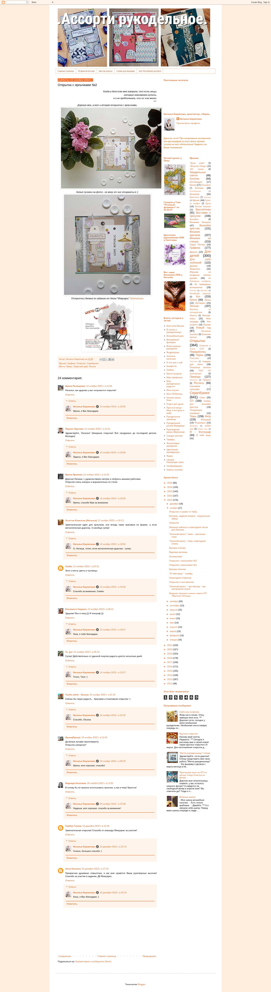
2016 (170, 666)
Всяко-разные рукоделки (174, 347)
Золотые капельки (171, 357)
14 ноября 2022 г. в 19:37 (113, 672)
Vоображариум (174, 466)
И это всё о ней (174, 362)
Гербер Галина (73, 826)
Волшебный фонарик (173, 341)
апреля (174, 627)
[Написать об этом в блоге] (104, 359)
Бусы (208, 203)
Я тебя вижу (203, 435)
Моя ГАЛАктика (174, 394)
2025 (170, 487)
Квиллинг (204, 290)
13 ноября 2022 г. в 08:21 (101, 609)
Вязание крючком (195, 233)
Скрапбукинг (93, 363)
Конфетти (172, 366)
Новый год (203, 327)
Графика (71, 363)
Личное (194, 306)
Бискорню (206, 185)
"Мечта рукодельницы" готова (194, 753)
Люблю (170, 370)
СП (192, 400)
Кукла (193, 299)
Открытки (81, 363)
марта (173, 631)
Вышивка (194, 219)
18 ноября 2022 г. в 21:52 (94, 737)
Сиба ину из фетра (189, 712)
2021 (170, 645)
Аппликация (196, 182)
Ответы (72, 401)
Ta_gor (69, 652)
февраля (175, 635)
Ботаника (194, 194)
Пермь (200, 355)
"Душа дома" (197, 163)
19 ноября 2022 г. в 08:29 (113, 761)
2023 (170, 495)
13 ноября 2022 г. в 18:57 (113, 629)
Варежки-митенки (178, 552)
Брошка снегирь (177, 548)
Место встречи (174, 373)
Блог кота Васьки (175, 326)
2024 (170, 491)
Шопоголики (136, 298)
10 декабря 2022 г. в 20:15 (113, 846)
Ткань (193, 416)
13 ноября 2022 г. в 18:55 (113, 406)
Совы (202, 397)
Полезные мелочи (200, 367)
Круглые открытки (188, 733)
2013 (170, 679)
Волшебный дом (175, 336)
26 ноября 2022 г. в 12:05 (100, 783)
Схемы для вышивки (126, 71)
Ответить (69, 394)
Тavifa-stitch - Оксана (77, 694)
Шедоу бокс (203, 429)
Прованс (207, 380)
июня (173, 618)
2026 (170, 483)
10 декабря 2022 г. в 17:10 (95, 868)
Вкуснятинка (203, 209)
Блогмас (199, 188)
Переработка (197, 351)
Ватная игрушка (203, 206)
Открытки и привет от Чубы (183, 511)
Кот (198, 296)
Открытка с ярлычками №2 (183, 560)
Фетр (208, 416)
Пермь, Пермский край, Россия (81, 366)
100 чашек (197, 169)
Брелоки (207, 197)
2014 (170, 675)
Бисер (193, 185)
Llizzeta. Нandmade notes (175, 461)
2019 (170, 653)
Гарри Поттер (197, 244)
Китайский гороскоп (200, 293)
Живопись (195, 269)
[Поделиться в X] (107, 359)
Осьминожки (175, 556)
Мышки (207, 324)
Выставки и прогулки (200, 214)
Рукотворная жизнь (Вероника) (176, 430)
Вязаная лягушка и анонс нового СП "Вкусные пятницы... (188, 594)
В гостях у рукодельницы (174, 331)
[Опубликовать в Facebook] (110, 359)
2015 (170, 671)
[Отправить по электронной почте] (101, 359)
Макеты (193, 315)
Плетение (193, 361)
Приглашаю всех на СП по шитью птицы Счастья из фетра (193, 775)
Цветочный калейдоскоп (173, 450)
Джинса (193, 252)
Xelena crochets (175, 469)
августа (174, 609)
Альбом (194, 178)
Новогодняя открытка (180, 578)
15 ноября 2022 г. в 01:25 (102, 694)
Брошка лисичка (177, 569)
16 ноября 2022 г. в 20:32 (113, 715)
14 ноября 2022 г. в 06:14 (86, 652)
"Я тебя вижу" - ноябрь (181, 573)
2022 (170, 500)
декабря (174, 503)
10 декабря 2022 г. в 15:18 (95, 826)
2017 (170, 662)
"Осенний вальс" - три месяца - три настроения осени (187, 587)
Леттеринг (200, 303)
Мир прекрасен (174, 377)
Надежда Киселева (75, 783)
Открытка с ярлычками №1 (183, 565)
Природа (195, 376)
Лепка (208, 300)
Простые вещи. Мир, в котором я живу (175, 410)
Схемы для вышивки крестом (200, 404)
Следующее (64, 956)
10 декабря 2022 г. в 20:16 (113, 892)
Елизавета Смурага (76, 609)
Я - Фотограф (200, 432)
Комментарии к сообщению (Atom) (93, 961)
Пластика (194, 358)
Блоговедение (195, 191)
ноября (174, 508)
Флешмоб (206, 419)
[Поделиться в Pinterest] (112, 359)
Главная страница (66, 71)
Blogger (141, 984)
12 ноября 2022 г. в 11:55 (99, 386)
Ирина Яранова (73, 474)
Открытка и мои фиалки (181, 582)
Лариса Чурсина (74, 429)
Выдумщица (173, 352)
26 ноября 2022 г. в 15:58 (113, 804)
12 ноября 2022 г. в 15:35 (96, 474)
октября (174, 601)
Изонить (193, 290)
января (174, 639)
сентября (175, 605)
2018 (170, 658)
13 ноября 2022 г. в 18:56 (113, 452)
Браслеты (194, 197)
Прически (193, 380)
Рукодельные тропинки (173, 417)
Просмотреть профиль (188, 123)
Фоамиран (200, 422)
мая (172, 622)
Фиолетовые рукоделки (173, 444)
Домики (193, 266)
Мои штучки (173, 390)
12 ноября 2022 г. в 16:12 (111, 520)
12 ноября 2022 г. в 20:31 (86, 566)
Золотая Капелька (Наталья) (81, 520)
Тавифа (171, 439)
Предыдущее (149, 956)
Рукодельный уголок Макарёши (176, 424)
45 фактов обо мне (86, 71)
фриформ (194, 426)
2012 (170, 683)
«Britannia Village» (198, 166)
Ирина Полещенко (75, 386)
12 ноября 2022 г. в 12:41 (97, 429)
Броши (196, 200)
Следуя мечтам (175, 435)
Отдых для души (175, 404)
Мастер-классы (105, 71)
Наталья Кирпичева (84, 406)
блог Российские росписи (150, 71)
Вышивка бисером (200, 222)
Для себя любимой (200, 261)
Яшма (170, 456)
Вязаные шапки (187, 797)
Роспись (199, 382)
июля (173, 614)
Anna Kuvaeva (73, 868)
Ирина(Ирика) (72, 737)
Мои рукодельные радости (173, 384)
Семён (68, 566)
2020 (170, 649)
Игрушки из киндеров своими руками (200, 275)
